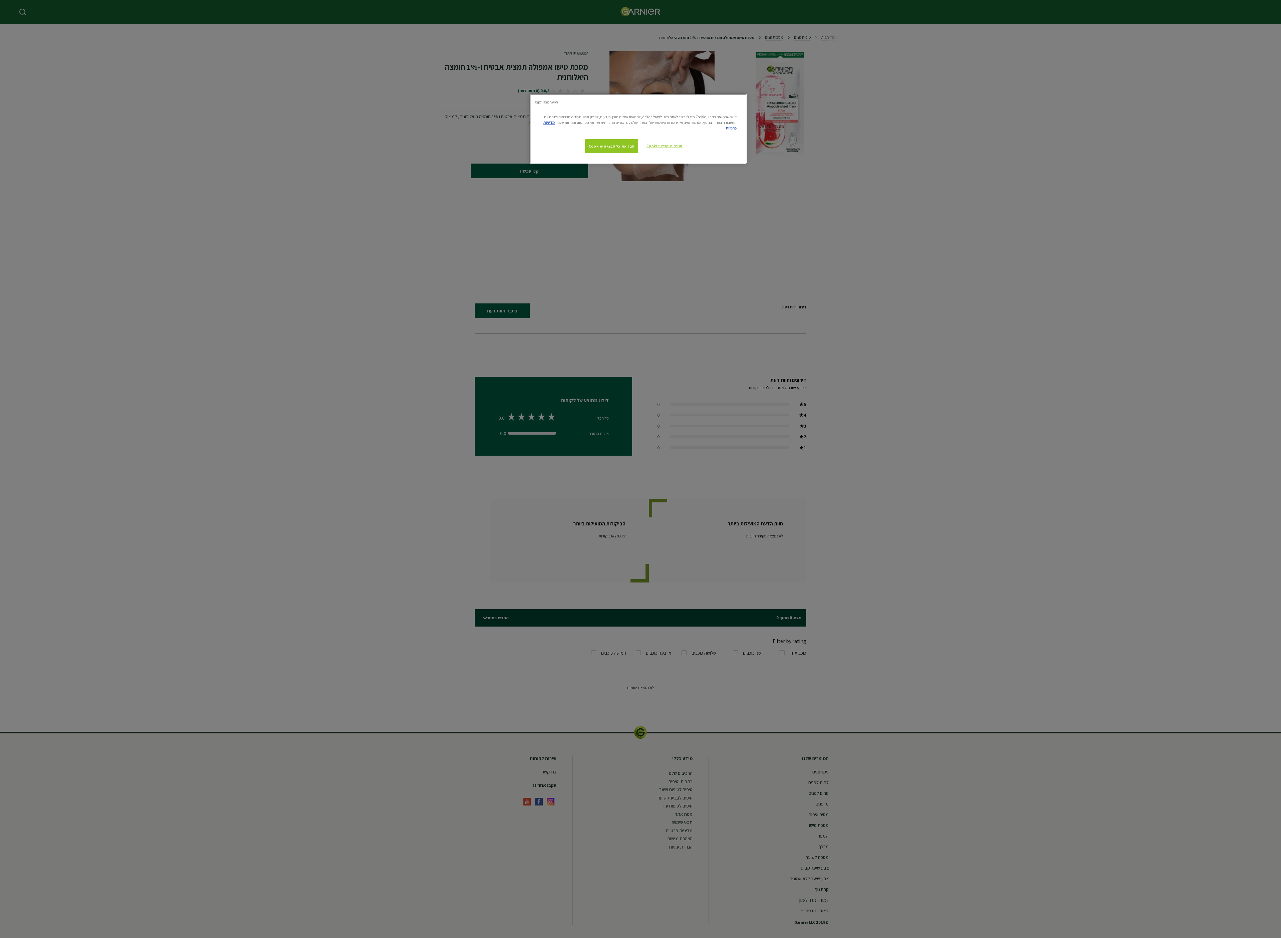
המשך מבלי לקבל (546, 102)
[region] (638, 129)
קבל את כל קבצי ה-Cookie (611, 146)
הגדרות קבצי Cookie (665, 145)
